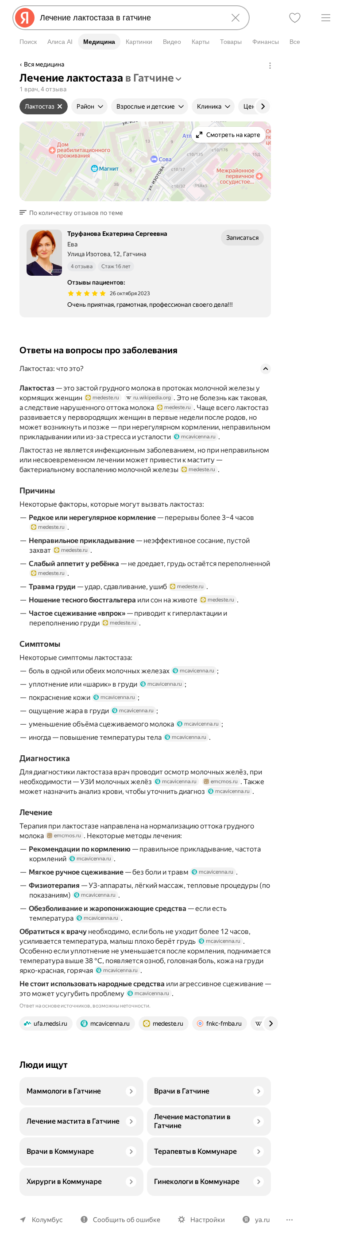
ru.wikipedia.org (152, 398)
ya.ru (262, 1220)
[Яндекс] (25, 17)
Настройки (207, 1220)
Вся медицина (44, 64)
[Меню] (326, 18)
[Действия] (270, 65)
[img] (86, 293)
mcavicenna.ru (198, 437)
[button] (73, 213)
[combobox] (129, 17)
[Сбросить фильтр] (59, 106)
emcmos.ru (224, 781)
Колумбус (47, 1220)
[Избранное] (295, 17)
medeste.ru (106, 398)
